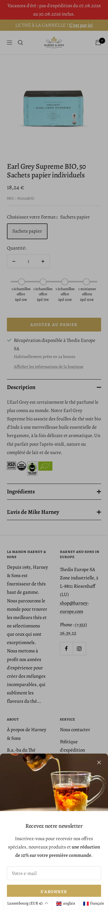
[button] (27, 903)
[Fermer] (99, 762)
